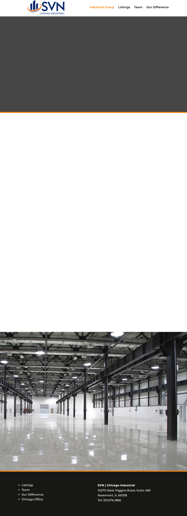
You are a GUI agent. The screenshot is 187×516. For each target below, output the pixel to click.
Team (138, 7)
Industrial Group (101, 7)
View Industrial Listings (54, 298)
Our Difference (157, 7)
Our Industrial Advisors (133, 238)
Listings (124, 7)
